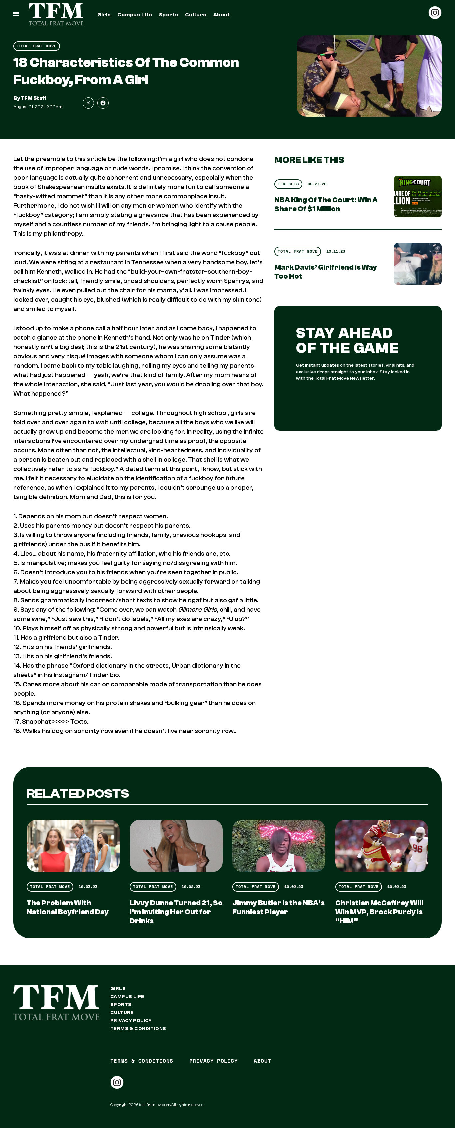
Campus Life (134, 15)
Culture (196, 15)
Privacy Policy (131, 1020)
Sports (168, 15)
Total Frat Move (37, 46)
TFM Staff (33, 98)
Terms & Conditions (138, 1028)
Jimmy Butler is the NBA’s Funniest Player (278, 907)
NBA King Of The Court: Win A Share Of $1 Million (326, 204)
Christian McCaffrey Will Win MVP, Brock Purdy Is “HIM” (379, 912)
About (221, 15)
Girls (104, 15)
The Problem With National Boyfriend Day (68, 907)
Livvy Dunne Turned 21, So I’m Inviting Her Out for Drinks (176, 912)
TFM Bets (288, 184)
